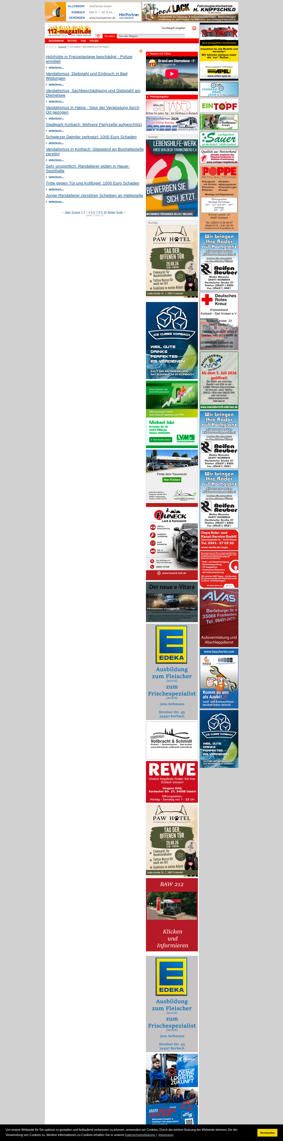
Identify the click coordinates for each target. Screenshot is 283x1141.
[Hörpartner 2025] (93, 20)
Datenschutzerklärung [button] (140, 1135)
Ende (119, 212)
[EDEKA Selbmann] (172, 719)
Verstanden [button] (267, 1132)
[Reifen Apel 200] (219, 79)
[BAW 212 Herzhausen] (172, 950)
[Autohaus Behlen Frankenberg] (172, 500)
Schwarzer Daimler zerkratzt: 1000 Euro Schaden (91, 137)
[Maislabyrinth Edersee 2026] (219, 408)
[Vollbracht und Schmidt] (172, 758)
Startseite (62, 47)
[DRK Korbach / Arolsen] (219, 349)
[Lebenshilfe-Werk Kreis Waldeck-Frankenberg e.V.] (172, 215)
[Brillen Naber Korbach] (172, 113)
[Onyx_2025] (219, 586)
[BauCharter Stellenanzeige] (219, 707)
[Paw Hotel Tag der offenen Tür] (172, 296)
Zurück (76, 212)
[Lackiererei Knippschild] (190, 20)
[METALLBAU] (219, 230)
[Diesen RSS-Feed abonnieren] (140, 51)
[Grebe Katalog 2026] (172, 129)
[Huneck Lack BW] (172, 579)
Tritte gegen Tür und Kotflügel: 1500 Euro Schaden (92, 183)
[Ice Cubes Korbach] (172, 378)
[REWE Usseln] (172, 801)
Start (68, 212)
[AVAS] (219, 646)
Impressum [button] (165, 1135)
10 (105, 212)
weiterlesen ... (56, 67)
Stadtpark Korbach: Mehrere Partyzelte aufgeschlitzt (94, 124)
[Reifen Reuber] (219, 289)
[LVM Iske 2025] (172, 447)
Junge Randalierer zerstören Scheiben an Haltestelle (94, 195)
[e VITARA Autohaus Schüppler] (172, 621)
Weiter (112, 212)
